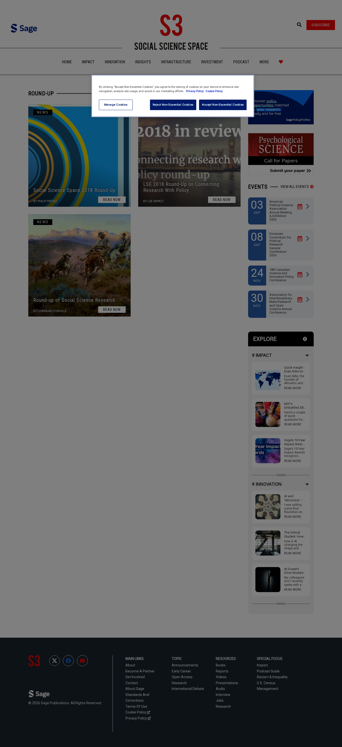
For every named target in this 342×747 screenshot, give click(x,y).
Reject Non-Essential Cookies (173, 104)
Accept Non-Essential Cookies (223, 104)
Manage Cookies (116, 104)
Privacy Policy (195, 91)
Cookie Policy (214, 91)
